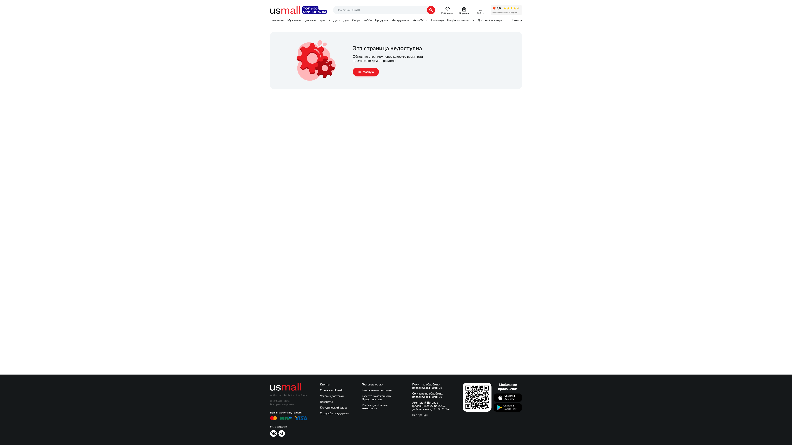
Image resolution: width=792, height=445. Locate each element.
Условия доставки (332, 396)
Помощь (516, 20)
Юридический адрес (333, 407)
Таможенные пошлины (377, 390)
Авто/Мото (420, 20)
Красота (324, 20)
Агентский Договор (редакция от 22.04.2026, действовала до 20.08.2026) (431, 406)
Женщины (277, 20)
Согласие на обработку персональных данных (427, 395)
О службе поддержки (334, 413)
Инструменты (401, 20)
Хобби (367, 20)
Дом (346, 20)
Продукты (382, 20)
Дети (336, 20)
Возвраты (326, 401)
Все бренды (420, 415)
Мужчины (294, 20)
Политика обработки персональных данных (427, 386)
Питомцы (437, 20)
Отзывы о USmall (331, 390)
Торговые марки (372, 384)
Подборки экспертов (461, 20)
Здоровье (310, 20)
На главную (366, 72)
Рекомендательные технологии (375, 406)
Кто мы (325, 384)
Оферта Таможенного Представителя (376, 397)
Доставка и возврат (491, 20)
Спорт (356, 20)
